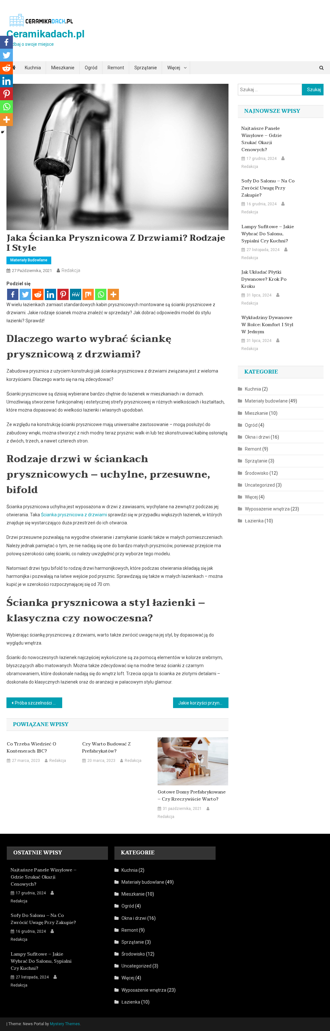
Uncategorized (260, 485)
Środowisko (256, 473)
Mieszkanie (62, 67)
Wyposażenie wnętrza (267, 508)
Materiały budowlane (28, 260)
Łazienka (254, 520)
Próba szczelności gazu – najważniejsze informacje (38, 702)
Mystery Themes (65, 1024)
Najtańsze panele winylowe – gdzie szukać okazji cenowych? (261, 139)
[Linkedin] (50, 294)
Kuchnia (33, 67)
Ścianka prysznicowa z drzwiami (74, 514)
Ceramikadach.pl (45, 34)
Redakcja (71, 270)
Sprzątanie (145, 67)
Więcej (173, 67)
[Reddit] (38, 294)
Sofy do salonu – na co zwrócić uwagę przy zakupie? (268, 188)
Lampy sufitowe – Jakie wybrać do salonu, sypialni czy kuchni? (267, 234)
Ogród (91, 67)
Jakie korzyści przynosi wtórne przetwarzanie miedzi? (203, 702)
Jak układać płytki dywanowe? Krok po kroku (263, 279)
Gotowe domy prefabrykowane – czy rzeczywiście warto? (192, 796)
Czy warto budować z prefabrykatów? (106, 748)
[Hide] (2, 132)
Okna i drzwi (257, 437)
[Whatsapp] (100, 294)
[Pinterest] (63, 294)
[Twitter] (25, 294)
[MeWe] (75, 294)
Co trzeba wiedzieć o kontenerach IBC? (31, 748)
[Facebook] (12, 294)
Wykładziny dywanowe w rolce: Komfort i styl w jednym (267, 325)
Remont (116, 67)
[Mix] (88, 294)
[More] (113, 294)
